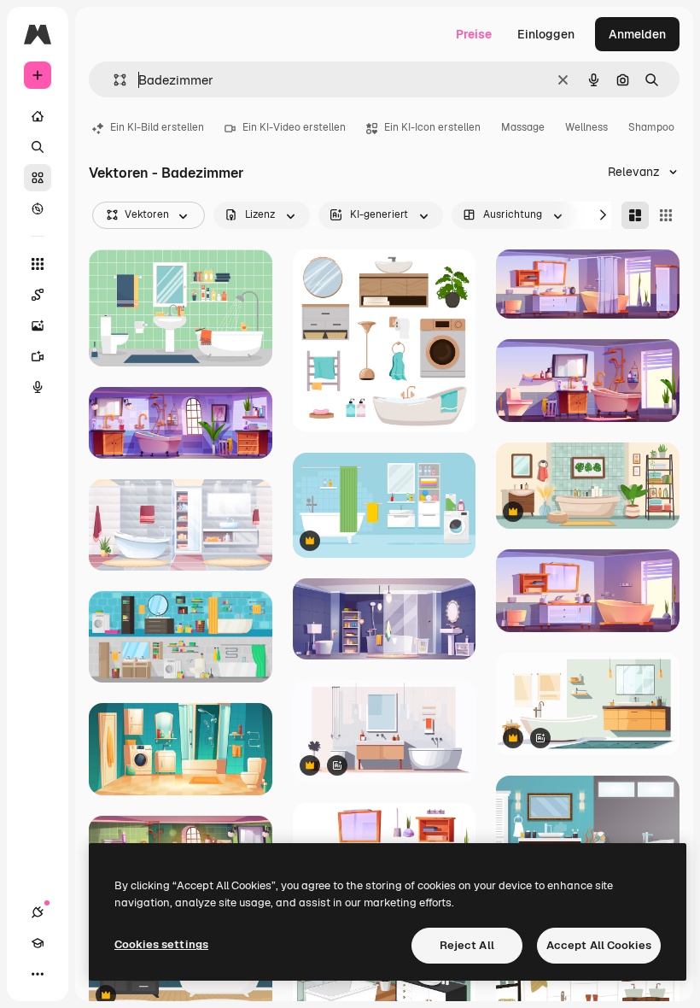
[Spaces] (37, 294)
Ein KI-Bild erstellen (157, 127)
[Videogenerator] (37, 356)
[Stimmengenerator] (37, 387)
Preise (474, 34)
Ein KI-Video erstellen (294, 127)
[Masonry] (635, 215)
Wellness (586, 127)
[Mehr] (37, 973)
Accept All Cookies (598, 945)
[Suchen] (37, 147)
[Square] (666, 215)
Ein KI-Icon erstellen (432, 127)
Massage (523, 127)
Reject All (467, 945)
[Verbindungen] (37, 912)
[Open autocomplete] (113, 79)
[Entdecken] (37, 208)
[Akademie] (37, 943)
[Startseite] (37, 116)
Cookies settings (161, 944)
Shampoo (651, 127)
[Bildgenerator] (37, 325)
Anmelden (637, 34)
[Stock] (37, 177)
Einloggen (546, 34)
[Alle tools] (37, 264)
